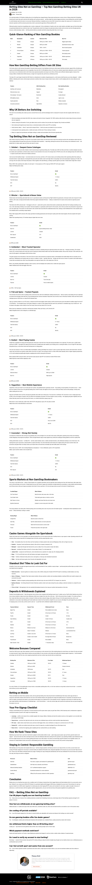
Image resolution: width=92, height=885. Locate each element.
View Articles (36, 866)
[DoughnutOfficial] (12, 2)
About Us (32, 882)
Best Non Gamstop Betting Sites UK (23, 882)
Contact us (63, 2)
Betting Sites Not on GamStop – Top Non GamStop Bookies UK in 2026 (43, 2)
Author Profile (38, 882)
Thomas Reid (19, 14)
